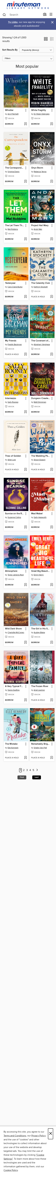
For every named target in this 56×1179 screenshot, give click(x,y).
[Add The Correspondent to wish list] (25, 182)
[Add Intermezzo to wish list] (25, 412)
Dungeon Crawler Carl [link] (40, 398)
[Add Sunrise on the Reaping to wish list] (25, 527)
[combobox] (22, 14)
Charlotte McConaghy (16, 632)
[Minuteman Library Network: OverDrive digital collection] (28, 5)
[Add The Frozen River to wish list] (51, 700)
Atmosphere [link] (11, 571)
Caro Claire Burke (15, 287)
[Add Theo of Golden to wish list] (25, 470)
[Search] (4, 14)
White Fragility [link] (38, 110)
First (22, 777)
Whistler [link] (9, 110)
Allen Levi (12, 460)
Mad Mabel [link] (37, 513)
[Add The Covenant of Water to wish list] (51, 354)
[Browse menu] (51, 14)
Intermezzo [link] (10, 398)
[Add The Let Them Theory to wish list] (25, 239)
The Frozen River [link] (39, 686)
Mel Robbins (13, 229)
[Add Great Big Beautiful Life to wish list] (51, 585)
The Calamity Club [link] (40, 283)
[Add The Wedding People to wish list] (51, 470)
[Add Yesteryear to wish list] (25, 297)
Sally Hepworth (40, 517)
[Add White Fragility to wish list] (51, 124)
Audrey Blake (39, 632)
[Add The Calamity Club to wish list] (51, 297)
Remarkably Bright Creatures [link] (40, 744)
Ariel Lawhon (39, 690)
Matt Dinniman (40, 402)
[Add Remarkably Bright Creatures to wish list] (51, 758)
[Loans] (45, 15)
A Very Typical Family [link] (14, 686)
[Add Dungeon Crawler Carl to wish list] (51, 412)
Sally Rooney (13, 402)
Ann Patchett (13, 114)
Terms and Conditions (15, 1135)
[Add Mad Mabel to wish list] (51, 527)
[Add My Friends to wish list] (25, 354)
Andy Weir (38, 229)
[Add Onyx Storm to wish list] (51, 182)
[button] (46, 39)
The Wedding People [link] (40, 456)
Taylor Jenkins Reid (16, 575)
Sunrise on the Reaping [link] (14, 513)
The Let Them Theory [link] (14, 225)
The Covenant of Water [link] (40, 340)
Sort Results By (10, 49)
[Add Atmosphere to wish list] (25, 585)
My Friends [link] (10, 340)
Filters (7, 58)
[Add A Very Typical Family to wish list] (25, 700)
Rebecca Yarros (40, 171)
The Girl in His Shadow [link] (40, 628)
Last (37, 777)
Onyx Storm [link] (37, 168)
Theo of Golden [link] (13, 456)
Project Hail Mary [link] (40, 225)
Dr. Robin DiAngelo (41, 114)
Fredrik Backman (15, 344)
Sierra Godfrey (14, 690)
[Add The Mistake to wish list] (25, 758)
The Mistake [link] (11, 744)
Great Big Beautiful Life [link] (40, 571)
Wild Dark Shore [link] (13, 628)
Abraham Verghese (42, 344)
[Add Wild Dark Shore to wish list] (25, 643)
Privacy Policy (38, 1135)
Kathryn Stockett (41, 287)
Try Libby (13, 22)
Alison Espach (39, 460)
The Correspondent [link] (14, 168)
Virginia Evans (13, 171)
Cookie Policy (11, 1170)
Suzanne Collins (14, 517)
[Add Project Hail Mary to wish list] (51, 239)
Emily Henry (39, 575)
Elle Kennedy (13, 748)
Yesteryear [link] (10, 283)
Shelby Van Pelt (40, 748)
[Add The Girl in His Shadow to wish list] (51, 643)
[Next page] (37, 770)
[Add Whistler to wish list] (25, 124)
